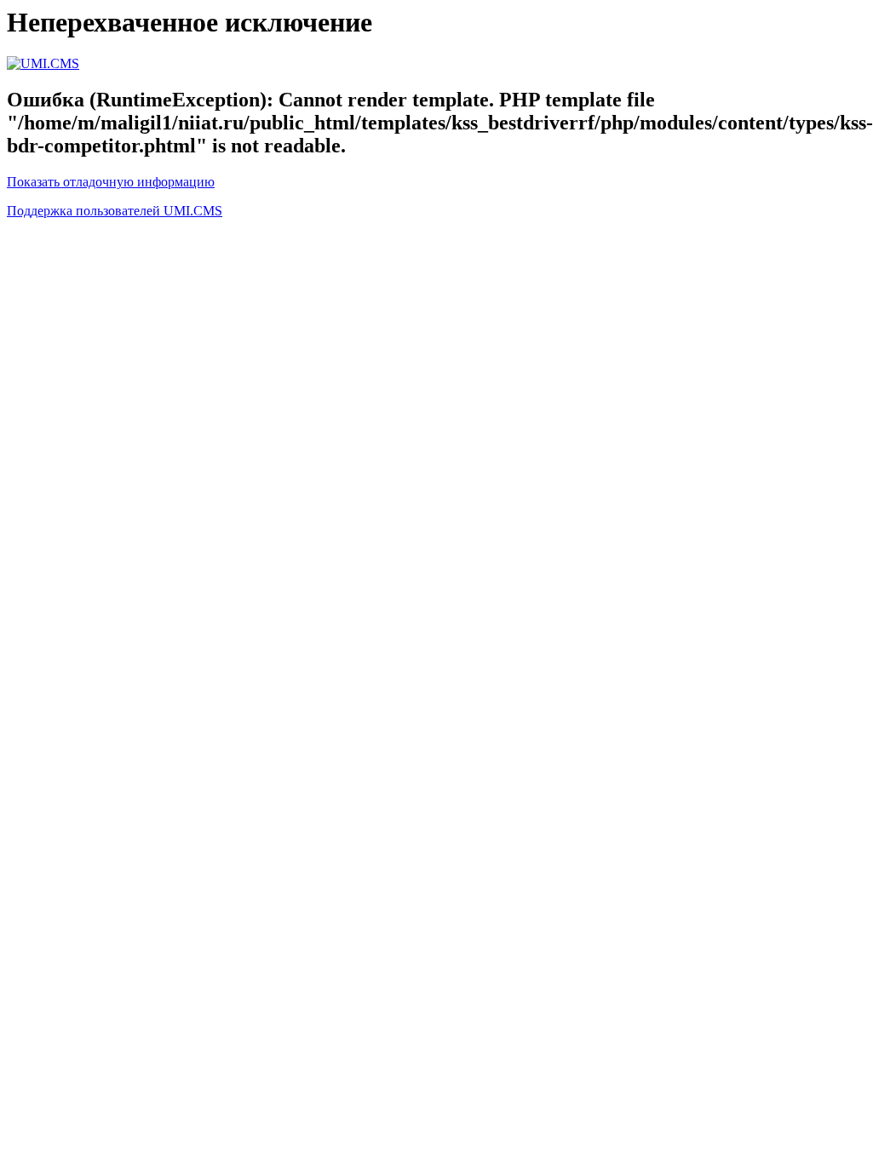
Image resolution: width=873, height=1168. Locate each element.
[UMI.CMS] (43, 63)
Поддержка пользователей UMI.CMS (114, 210)
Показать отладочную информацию (111, 182)
